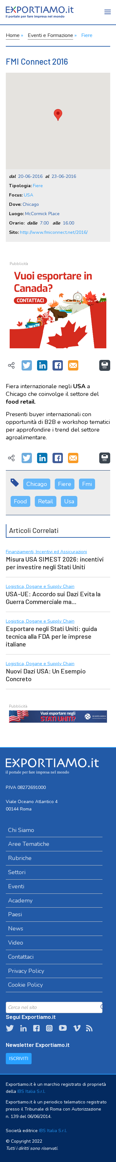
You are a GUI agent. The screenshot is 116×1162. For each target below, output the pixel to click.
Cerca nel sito (104, 1007)
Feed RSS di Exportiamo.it (89, 1028)
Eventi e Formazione (50, 35)
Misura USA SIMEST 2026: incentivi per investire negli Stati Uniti (55, 563)
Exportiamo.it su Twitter (10, 1028)
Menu (108, 16)
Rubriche (20, 858)
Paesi (15, 914)
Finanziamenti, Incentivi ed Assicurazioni (46, 552)
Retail (45, 501)
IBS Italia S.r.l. (31, 1091)
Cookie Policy (25, 985)
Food (20, 501)
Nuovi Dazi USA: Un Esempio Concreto (46, 674)
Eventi (16, 886)
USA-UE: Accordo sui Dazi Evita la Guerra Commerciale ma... (53, 597)
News (15, 928)
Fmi (87, 484)
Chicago (36, 484)
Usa (69, 501)
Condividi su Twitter (26, 366)
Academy (20, 900)
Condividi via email (73, 366)
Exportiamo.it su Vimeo (76, 1028)
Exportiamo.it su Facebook (36, 1028)
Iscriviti (18, 1058)
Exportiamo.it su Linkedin (23, 1028)
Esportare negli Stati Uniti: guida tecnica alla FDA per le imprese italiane (51, 636)
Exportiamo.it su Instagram (49, 1028)
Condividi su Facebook (57, 366)
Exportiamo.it (39, 12)
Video (15, 943)
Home (13, 35)
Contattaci (21, 957)
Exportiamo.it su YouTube (63, 1028)
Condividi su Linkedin (42, 366)
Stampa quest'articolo (104, 365)
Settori (16, 872)
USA (28, 195)
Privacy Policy (26, 971)
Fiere (86, 35)
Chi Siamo (21, 830)
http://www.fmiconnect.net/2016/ (54, 232)
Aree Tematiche (28, 844)
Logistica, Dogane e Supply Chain (40, 587)
